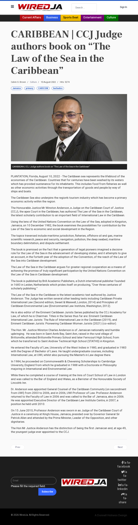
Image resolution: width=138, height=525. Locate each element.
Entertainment (92, 17)
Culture (111, 17)
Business (52, 17)
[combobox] (84, 7)
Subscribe (47, 491)
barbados (57, 88)
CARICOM (43, 88)
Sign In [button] (123, 7)
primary (29, 88)
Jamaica (16, 88)
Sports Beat (70, 17)
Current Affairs (31, 17)
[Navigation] (12, 6)
